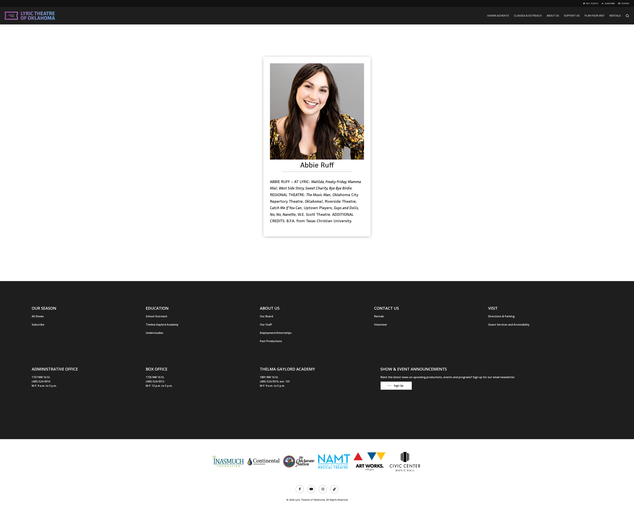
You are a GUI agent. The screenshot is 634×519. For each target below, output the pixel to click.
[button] (38, 316)
